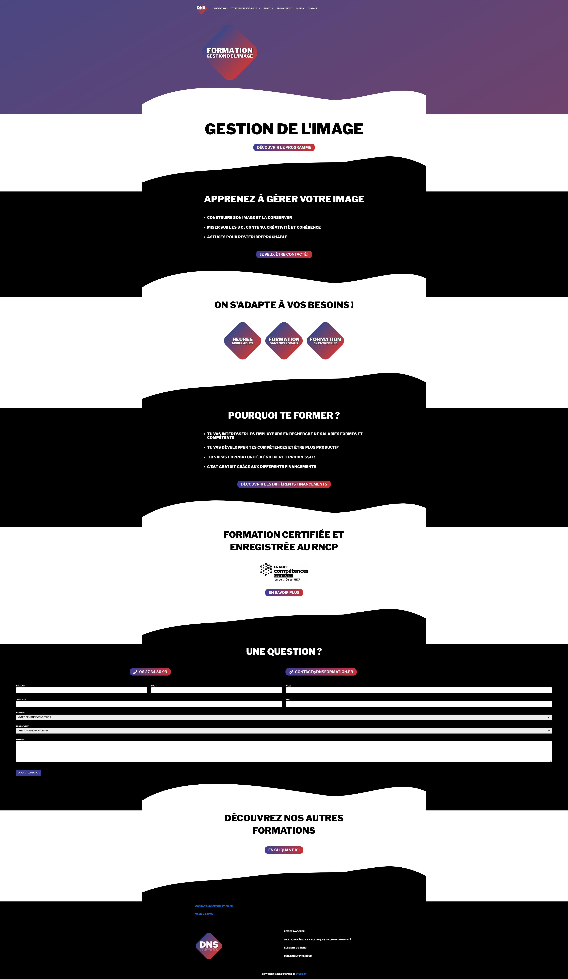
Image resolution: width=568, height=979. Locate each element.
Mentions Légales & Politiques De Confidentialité (317, 939)
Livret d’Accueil (294, 931)
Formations (220, 8)
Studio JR (301, 974)
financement (284, 8)
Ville (288, 686)
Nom (153, 686)
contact (312, 8)
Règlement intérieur (298, 956)
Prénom (20, 686)
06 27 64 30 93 (204, 913)
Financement (22, 726)
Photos (300, 8)
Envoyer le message (29, 773)
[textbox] (281, 717)
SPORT (267, 8)
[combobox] (284, 717)
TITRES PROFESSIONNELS (244, 8)
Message (20, 740)
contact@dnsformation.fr (214, 906)
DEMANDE (20, 713)
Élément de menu (295, 947)
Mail (289, 699)
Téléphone (21, 699)
